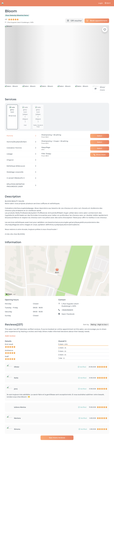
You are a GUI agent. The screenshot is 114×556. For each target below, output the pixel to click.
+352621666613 (67, 310)
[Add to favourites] (104, 29)
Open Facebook (68, 314)
